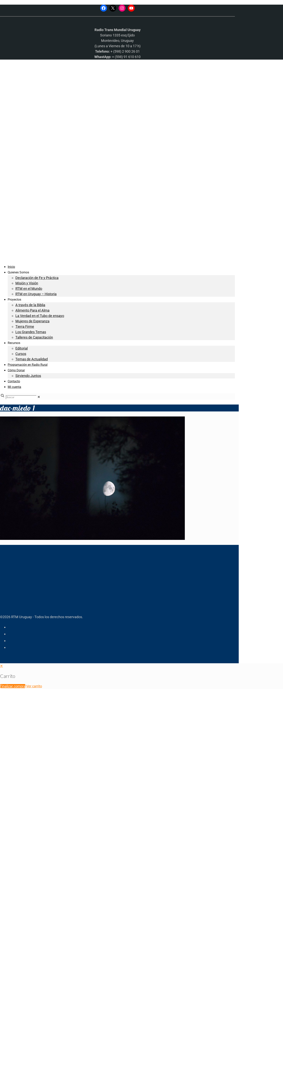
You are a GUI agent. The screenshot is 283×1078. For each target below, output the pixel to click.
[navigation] (141, 676)
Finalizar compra (12, 686)
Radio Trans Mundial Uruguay (47, 1016)
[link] (38, 397)
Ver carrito (34, 686)
